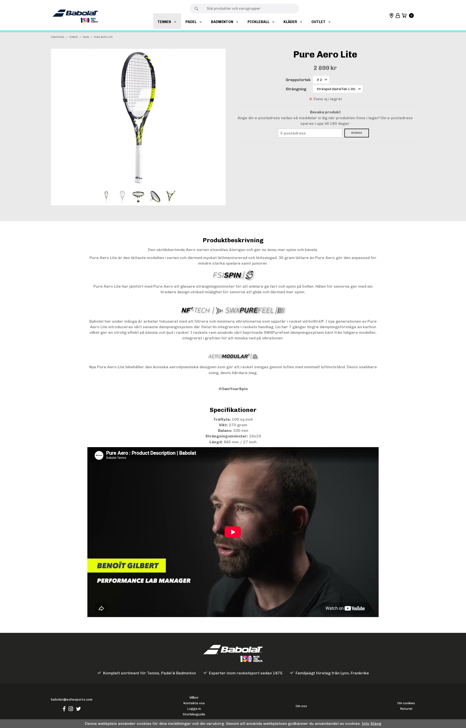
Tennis (164, 22)
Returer (406, 709)
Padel (191, 22)
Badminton (222, 22)
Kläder (290, 22)
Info (365, 723)
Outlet (318, 22)
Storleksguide (194, 714)
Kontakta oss (194, 703)
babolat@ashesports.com (71, 699)
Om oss (301, 706)
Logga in (194, 709)
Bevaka (356, 132)
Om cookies (406, 703)
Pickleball (258, 22)
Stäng (375, 723)
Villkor (194, 697)
